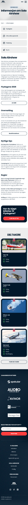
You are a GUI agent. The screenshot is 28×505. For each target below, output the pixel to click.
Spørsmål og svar (14, 458)
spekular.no (8, 499)
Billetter (14, 452)
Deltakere (14, 448)
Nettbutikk (14, 466)
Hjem (2, 23)
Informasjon (13, 455)
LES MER (14, 103)
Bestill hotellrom (14, 133)
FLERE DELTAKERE (14, 362)
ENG (22, 2)
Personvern (13, 477)
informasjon (10, 23)
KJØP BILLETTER (14, 218)
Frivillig (14, 469)
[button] (25, 2)
